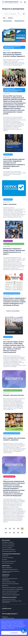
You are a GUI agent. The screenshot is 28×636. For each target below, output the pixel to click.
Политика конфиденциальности (8, 617)
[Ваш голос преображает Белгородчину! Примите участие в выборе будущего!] (14, 35)
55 (6, 528)
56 (10, 528)
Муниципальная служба (8, 581)
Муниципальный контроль (9, 593)
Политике (11, 628)
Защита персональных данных (10, 591)
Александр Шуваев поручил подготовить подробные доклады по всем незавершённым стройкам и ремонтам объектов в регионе (14, 163)
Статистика (5, 576)
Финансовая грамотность (9, 551)
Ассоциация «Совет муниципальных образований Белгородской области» (13, 90)
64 (22, 532)
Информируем (8, 154)
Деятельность (6, 565)
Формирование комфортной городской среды (12, 47)
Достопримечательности (9, 561)
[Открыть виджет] (24, 630)
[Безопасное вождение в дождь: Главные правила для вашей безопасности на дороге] (14, 229)
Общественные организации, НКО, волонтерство (12, 601)
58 (18, 528)
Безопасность (8, 241)
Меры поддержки (7, 567)
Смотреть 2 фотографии (12, 311)
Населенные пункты (7, 563)
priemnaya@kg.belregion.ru (10, 613)
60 (6, 532)
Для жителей (6, 540)
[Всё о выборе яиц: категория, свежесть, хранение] (14, 421)
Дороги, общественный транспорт (14, 243)
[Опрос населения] (14, 188)
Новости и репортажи (8, 544)
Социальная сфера (9, 476)
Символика (5, 555)
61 (10, 532)
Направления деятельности (10, 569)
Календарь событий (7, 542)
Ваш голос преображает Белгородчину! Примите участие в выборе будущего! (14, 54)
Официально (5, 575)
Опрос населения (9, 204)
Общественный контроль (9, 597)
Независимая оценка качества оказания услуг (10, 572)
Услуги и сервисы (7, 547)
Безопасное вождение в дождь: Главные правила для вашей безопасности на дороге (14, 251)
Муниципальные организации (10, 583)
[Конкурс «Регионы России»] (14, 379)
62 (14, 532)
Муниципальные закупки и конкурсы (12, 587)
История (4, 559)
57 (14, 528)
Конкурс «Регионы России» (13, 395)
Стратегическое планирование (10, 594)
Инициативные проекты (9, 599)
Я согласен (14, 633)
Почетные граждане (7, 557)
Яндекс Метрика (5, 622)
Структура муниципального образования (9, 579)
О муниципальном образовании (11, 553)
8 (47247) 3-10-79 (6, 608)
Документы (5, 585)
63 (18, 532)
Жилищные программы (8, 549)
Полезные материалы (8, 545)
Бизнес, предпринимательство (13, 390)
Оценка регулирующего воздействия (12, 589)
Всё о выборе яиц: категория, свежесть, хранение (14, 439)
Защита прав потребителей (12, 293)
